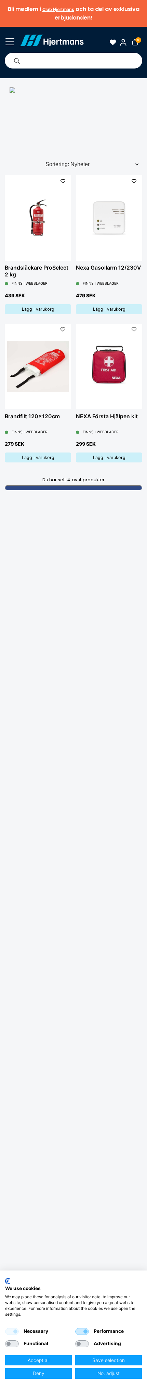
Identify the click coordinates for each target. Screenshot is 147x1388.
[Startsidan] (51, 42)
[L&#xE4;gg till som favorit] (62, 181)
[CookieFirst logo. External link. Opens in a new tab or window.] (7, 1281)
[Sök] (17, 60)
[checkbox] (12, 1331)
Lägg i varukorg (38, 309)
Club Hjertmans (58, 9)
